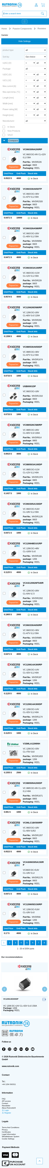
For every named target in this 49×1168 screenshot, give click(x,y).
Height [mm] (8, 115)
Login (6, 1110)
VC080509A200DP (32, 783)
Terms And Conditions (10, 1127)
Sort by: (6, 57)
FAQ (3, 1099)
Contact (5, 1103)
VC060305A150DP (32, 504)
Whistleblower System (10, 1136)
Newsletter (6, 1106)
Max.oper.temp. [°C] (11, 92)
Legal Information (9, 1134)
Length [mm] (8, 98)
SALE (10, 135)
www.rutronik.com (10, 1066)
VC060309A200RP (32, 149)
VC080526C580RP (32, 425)
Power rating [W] (10, 109)
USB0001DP (29, 386)
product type (8, 50)
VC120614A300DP (32, 704)
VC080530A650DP (32, 347)
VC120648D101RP (32, 543)
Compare (13, 141)
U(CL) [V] (7, 80)
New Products (14, 131)
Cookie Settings (8, 1139)
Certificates (6, 1132)
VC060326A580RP (32, 228)
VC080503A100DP (32, 464)
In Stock (11, 127)
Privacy (5, 1130)
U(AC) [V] (7, 63)
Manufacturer (8, 121)
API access (6, 1101)
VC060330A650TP (32, 189)
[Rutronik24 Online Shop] (14, 5)
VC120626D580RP (32, 307)
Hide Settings (24, 41)
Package (7, 69)
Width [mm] (8, 103)
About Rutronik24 (9, 1108)
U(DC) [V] (7, 74)
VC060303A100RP (32, 268)
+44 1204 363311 (9, 1084)
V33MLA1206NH (31, 743)
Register (7, 1113)
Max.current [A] (9, 86)
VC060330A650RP (32, 625)
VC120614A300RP (32, 664)
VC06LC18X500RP (32, 822)
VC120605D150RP (32, 904)
